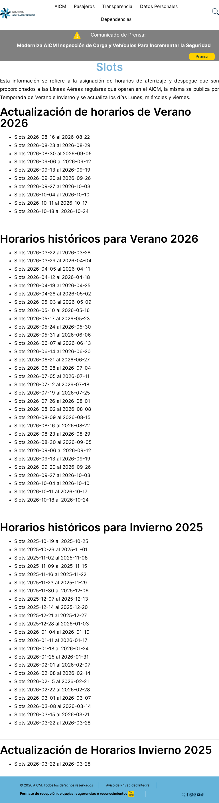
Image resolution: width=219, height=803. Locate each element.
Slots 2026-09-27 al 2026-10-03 (52, 186)
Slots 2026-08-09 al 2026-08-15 (52, 417)
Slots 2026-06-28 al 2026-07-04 (52, 368)
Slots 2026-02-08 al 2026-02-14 (52, 673)
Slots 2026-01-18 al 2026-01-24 (51, 648)
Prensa (202, 56)
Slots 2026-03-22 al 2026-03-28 (52, 252)
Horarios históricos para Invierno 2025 (101, 527)
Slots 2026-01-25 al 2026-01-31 (51, 657)
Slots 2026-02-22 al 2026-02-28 (52, 690)
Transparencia (117, 6)
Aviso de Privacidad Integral (128, 785)
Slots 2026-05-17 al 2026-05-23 (52, 318)
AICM (60, 6)
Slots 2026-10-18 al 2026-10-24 (51, 211)
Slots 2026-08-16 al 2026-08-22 (52, 137)
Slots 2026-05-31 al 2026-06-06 (52, 335)
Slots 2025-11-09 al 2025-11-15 (50, 566)
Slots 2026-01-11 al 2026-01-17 (51, 640)
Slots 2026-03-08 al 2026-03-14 (52, 706)
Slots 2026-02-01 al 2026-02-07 (52, 665)
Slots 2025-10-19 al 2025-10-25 (51, 541)
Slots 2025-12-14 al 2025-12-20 (51, 607)
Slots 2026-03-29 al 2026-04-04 (53, 260)
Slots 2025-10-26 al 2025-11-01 (51, 549)
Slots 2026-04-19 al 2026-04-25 (52, 285)
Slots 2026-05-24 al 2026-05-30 (52, 327)
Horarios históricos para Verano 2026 (99, 238)
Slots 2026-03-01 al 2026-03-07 (52, 698)
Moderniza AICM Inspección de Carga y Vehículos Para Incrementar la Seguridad (114, 45)
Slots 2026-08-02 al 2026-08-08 (52, 409)
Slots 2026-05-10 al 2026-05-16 (52, 310)
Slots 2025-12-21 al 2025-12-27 (50, 615)
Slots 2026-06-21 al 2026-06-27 (52, 360)
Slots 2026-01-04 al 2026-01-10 (52, 632)
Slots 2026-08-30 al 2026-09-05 (53, 153)
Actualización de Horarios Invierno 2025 (106, 749)
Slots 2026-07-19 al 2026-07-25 (52, 393)
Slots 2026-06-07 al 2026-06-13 (52, 343)
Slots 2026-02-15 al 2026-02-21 (51, 681)
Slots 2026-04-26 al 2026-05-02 (52, 294)
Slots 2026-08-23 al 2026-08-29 (52, 145)
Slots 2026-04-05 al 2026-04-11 (52, 269)
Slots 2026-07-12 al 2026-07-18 (51, 384)
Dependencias (116, 19)
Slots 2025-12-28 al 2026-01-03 (51, 624)
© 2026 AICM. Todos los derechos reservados (56, 785)
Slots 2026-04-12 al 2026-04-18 (52, 277)
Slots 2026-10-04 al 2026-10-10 (52, 195)
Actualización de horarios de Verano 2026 (95, 117)
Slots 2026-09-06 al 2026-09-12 (52, 161)
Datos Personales (159, 6)
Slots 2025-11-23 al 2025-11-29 (50, 582)
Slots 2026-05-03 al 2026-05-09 (53, 302)
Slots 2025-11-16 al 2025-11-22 (50, 574)
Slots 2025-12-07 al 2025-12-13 (51, 599)
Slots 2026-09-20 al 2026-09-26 (52, 178)
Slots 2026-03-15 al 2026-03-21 (52, 714)
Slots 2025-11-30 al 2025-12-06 (51, 590)
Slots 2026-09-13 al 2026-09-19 (52, 170)
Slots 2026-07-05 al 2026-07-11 (52, 376)
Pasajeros (84, 6)
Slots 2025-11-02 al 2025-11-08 (51, 558)
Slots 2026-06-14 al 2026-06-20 (52, 351)
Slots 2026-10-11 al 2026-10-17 (51, 203)
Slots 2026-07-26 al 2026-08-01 (52, 401)
